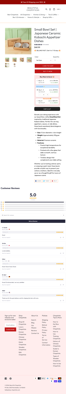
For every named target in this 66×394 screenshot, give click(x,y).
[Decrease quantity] (40, 94)
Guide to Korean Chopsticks (56, 351)
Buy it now (47, 71)
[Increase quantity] (47, 94)
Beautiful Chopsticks (33, 9)
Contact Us (35, 333)
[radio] (47, 81)
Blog (32, 323)
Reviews (34, 331)
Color (36, 57)
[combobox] (63, 215)
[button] (41, 45)
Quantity (56, 57)
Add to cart (47, 109)
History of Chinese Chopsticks (56, 343)
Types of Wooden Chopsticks (56, 358)
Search (33, 320)
